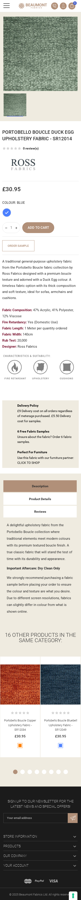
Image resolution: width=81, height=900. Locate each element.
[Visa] (53, 881)
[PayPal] (39, 881)
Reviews (40, 511)
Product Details (40, 499)
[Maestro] (27, 881)
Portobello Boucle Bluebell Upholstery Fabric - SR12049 (60, 725)
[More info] (24, 661)
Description (40, 486)
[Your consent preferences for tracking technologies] (73, 895)
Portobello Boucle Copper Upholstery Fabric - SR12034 (20, 725)
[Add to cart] (15, 661)
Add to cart (38, 228)
